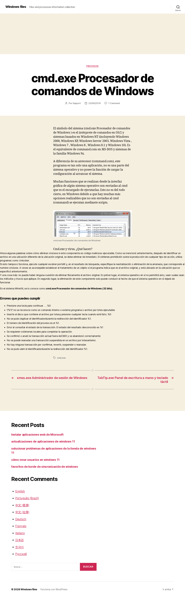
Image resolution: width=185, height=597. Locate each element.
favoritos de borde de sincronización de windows (44, 466)
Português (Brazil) (27, 498)
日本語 (19, 540)
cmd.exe (61, 357)
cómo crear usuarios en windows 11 (35, 459)
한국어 (19, 547)
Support (77, 103)
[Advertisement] (92, 34)
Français (20, 526)
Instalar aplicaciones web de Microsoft (37, 434)
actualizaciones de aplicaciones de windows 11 (43, 441)
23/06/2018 (94, 103)
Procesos (92, 66)
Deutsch (20, 519)
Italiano (20, 533)
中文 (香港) (22, 505)
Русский (21, 554)
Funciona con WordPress (53, 589)
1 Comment (114, 103)
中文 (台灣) (22, 512)
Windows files (15, 6)
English (20, 491)
